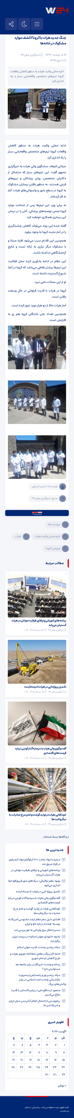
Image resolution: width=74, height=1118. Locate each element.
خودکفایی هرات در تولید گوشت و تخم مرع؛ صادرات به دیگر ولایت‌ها (37, 817)
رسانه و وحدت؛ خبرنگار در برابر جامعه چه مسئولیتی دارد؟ (37, 966)
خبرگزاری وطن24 (30, 54)
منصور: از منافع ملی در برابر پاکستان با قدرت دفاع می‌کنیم (35, 992)
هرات (18, 536)
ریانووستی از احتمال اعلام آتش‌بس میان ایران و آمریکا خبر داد (34, 1003)
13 (21, 1052)
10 (47, 1052)
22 (63, 1067)
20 (21, 1059)
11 (39, 1052)
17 (47, 1059)
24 (46, 1067)
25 (38, 1067)
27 (21, 1067)
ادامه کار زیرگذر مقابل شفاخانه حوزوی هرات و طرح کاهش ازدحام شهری (35, 956)
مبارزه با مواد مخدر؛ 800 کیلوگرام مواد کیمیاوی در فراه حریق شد (34, 861)
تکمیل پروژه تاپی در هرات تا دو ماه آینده (45, 687)
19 (30, 1059)
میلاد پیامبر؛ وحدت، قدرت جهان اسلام (38, 947)
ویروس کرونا (53, 548)
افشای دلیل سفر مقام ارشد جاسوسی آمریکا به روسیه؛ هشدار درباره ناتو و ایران (34, 921)
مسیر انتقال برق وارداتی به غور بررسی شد (37, 930)
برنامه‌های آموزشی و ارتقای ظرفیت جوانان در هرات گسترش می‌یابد (39, 622)
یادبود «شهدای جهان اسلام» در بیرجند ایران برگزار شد (36, 938)
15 (63, 1059)
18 (38, 1059)
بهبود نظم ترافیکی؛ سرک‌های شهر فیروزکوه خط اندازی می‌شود (34, 883)
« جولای (62, 1085)
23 (55, 1067)
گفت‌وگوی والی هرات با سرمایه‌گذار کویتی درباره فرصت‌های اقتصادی (40, 750)
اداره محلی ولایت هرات (47, 536)
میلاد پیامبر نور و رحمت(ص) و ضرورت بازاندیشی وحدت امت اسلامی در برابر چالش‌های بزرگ (42, 979)
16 (55, 1059)
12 (30, 1052)
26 (29, 1067)
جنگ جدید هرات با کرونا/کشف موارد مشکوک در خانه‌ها (40, 40)
